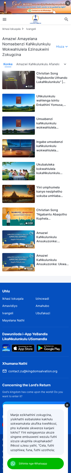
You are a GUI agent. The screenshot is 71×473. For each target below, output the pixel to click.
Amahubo (42, 306)
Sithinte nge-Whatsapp (33, 463)
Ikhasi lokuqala (11, 28)
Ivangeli (31, 28)
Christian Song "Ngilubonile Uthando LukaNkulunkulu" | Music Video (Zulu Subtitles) (51, 81)
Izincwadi (42, 298)
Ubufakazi (43, 313)
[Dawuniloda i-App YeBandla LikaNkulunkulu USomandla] (6, 348)
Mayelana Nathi (13, 320)
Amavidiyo (9, 306)
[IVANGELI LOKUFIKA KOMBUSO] (36, 19)
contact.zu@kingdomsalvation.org (32, 371)
